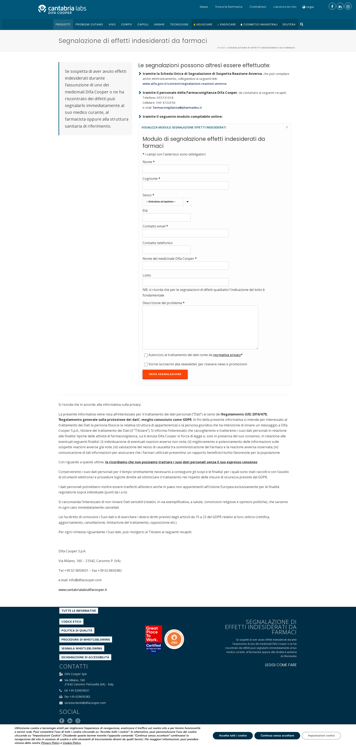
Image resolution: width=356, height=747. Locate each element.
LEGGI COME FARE (281, 664)
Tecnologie (179, 24)
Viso (112, 24)
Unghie (159, 24)
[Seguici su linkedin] (69, 721)
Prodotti (63, 24)
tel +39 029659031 (76, 690)
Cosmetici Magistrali (261, 24)
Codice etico (71, 621)
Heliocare (205, 24)
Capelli (143, 24)
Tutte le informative (78, 611)
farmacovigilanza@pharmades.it (177, 107)
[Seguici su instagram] (77, 721)
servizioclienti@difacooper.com (85, 703)
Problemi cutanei (89, 24)
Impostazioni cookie (321, 736)
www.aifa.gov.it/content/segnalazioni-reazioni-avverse (185, 83)
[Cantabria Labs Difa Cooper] (62, 9)
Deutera (289, 24)
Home (221, 47)
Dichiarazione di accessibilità (85, 657)
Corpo (126, 24)
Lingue (310, 7)
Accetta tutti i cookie (233, 736)
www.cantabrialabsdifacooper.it (83, 589)
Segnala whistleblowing (81, 648)
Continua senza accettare (277, 736)
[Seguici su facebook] (61, 721)
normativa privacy (227, 355)
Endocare (228, 24)
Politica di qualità (76, 630)
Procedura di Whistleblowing (85, 639)
